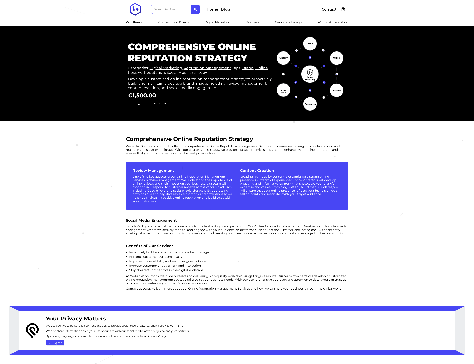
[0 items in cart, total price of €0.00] (343, 9)
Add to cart (160, 103)
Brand (248, 68)
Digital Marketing (166, 68)
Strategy (199, 72)
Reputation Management (207, 68)
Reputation (154, 72)
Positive (135, 72)
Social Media (178, 72)
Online (261, 68)
